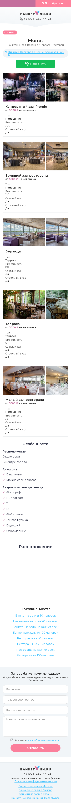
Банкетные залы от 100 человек (35, 632)
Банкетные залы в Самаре (35, 790)
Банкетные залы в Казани (35, 794)
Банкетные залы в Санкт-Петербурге (35, 798)
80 (7, 267)
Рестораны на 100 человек (35, 649)
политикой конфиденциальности (42, 740)
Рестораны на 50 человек (35, 638)
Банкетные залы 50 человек (35, 615)
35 (6, 418)
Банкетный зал (16, 45)
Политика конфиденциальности (35, 781)
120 (7, 194)
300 (7, 125)
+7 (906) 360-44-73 (37, 19)
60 (6, 342)
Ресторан (58, 45)
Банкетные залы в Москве (35, 786)
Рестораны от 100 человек (35, 655)
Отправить (35, 748)
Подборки (20, 3)
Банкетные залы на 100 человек (36, 627)
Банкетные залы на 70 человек (35, 621)
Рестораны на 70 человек (35, 644)
